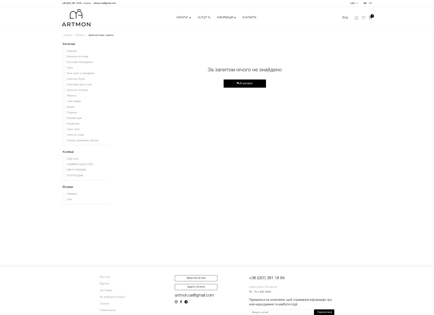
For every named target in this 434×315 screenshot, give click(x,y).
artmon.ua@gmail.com (105, 3)
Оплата (104, 303)
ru (370, 3)
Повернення (108, 310)
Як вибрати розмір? (113, 297)
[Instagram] (176, 302)
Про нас (105, 277)
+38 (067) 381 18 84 (72, 3)
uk (365, 3)
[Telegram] (186, 302)
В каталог (246, 83)
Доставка (106, 290)
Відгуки (104, 283)
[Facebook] (181, 302)
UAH (353, 3)
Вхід (345, 17)
